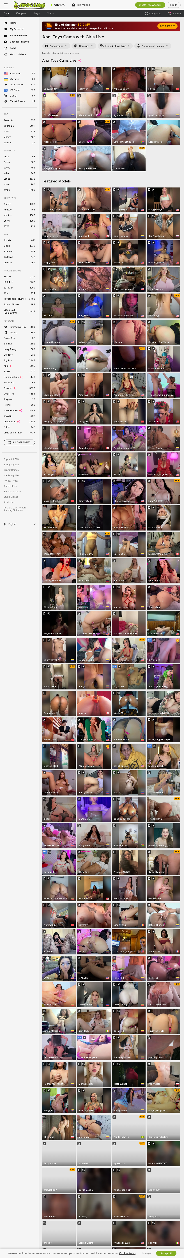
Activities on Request (153, 46)
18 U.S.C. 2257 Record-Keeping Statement (15, 508)
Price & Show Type (115, 46)
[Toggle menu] (6, 5)
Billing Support (11, 464)
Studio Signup (11, 497)
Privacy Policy (11, 481)
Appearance (56, 46)
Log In (173, 5)
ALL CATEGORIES (21, 442)
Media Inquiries (11, 475)
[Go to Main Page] (29, 5)
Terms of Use (11, 486)
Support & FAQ (11, 459)
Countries (84, 46)
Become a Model (12, 491)
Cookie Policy (127, 1253)
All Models (9, 502)
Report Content (11, 470)
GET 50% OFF (167, 26)
